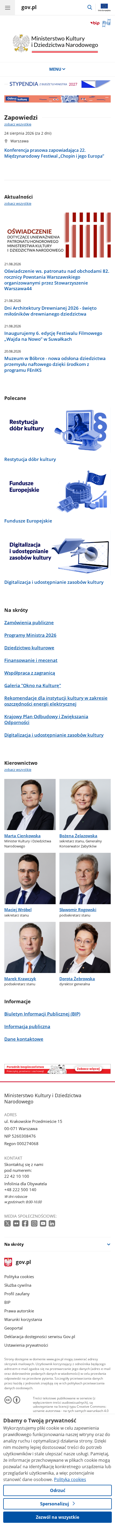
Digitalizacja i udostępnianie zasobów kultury (53, 582)
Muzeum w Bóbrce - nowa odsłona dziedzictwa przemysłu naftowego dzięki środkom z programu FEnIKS (55, 364)
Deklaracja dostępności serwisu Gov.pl (39, 1336)
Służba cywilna (17, 1285)
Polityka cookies (19, 1276)
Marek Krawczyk (20, 978)
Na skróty (14, 1244)
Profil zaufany (17, 1293)
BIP (7, 1302)
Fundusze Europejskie (28, 521)
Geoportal (13, 1328)
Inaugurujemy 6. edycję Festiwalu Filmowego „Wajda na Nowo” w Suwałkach (53, 336)
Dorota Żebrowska (77, 978)
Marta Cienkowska (22, 835)
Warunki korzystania (23, 1319)
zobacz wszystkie (17, 124)
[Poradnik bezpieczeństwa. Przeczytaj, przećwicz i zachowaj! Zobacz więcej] (57, 1069)
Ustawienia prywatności (26, 1345)
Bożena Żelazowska (78, 835)
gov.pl (23, 1262)
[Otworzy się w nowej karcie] (8, 1223)
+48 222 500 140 (20, 1189)
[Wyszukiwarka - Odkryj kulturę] (57, 99)
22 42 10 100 (16, 1176)
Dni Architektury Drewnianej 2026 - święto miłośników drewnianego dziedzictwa (50, 311)
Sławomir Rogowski (77, 909)
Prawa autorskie (19, 1310)
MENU (55, 69)
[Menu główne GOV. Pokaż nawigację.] (7, 7)
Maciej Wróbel (18, 909)
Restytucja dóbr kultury (30, 459)
